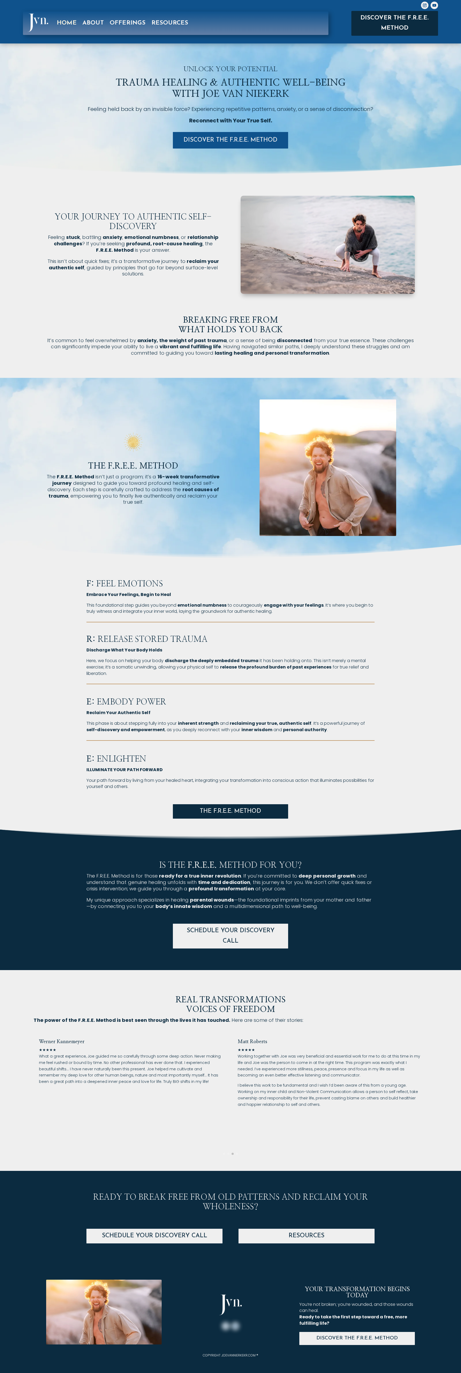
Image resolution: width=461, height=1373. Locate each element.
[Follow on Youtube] (434, 5)
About (93, 23)
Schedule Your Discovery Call (231, 936)
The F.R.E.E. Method (230, 811)
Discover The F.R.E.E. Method (357, 1338)
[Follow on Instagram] (424, 5)
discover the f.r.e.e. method (230, 140)
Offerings (128, 23)
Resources (306, 1236)
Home (67, 23)
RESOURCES (170, 23)
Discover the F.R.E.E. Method (394, 23)
